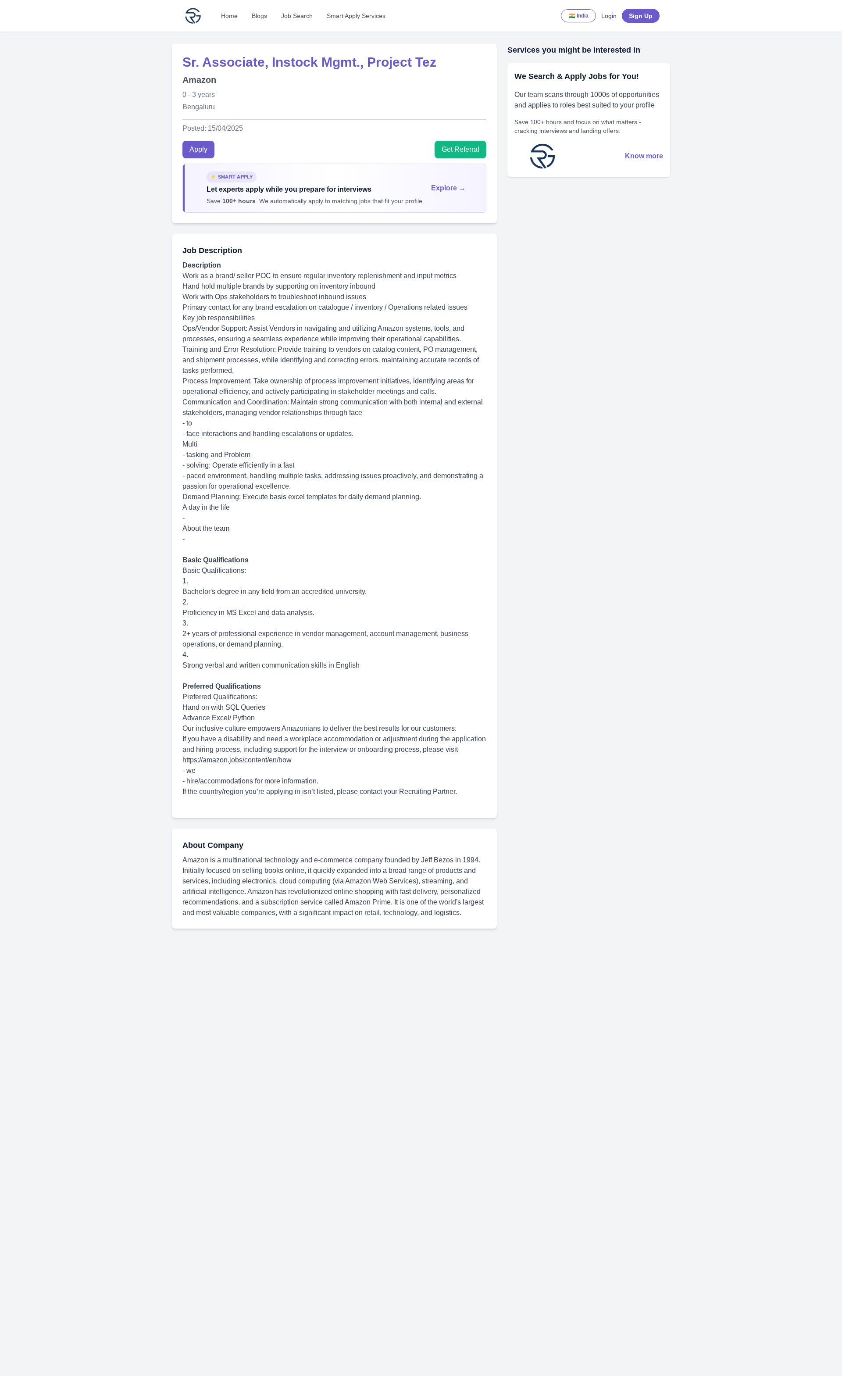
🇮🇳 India (579, 16)
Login (609, 15)
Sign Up (641, 15)
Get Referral (460, 149)
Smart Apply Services (356, 15)
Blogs (259, 15)
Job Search (297, 15)
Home (229, 15)
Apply (198, 149)
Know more (644, 156)
